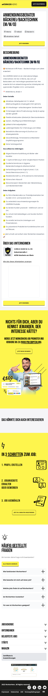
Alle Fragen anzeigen (10, 564)
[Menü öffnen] (43, 691)
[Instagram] (29, 687)
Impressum (5, 692)
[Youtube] (44, 687)
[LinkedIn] (39, 687)
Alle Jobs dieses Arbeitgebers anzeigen (17, 261)
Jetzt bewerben (24, 43)
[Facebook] (34, 687)
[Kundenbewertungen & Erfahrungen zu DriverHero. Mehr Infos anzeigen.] (24, 670)
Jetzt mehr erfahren (24, 351)
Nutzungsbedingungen (32, 692)
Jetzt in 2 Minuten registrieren (24, 512)
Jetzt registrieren (39, 4)
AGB (21, 692)
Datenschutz (15, 692)
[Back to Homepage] (10, 4)
